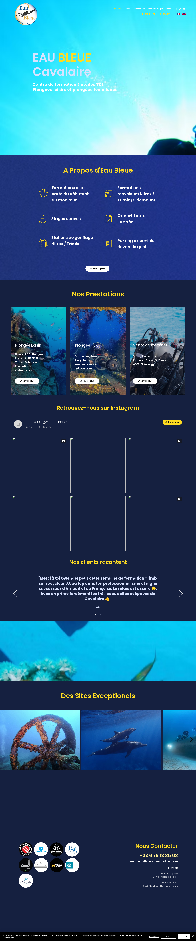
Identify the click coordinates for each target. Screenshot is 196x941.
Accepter (183, 936)
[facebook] (176, 8)
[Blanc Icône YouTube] (184, 8)
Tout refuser (168, 936)
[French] (177, 14)
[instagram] (180, 8)
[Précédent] (15, 613)
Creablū (174, 902)
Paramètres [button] (154, 936)
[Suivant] (181, 613)
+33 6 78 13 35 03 (156, 14)
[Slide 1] (95, 634)
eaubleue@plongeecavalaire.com (154, 881)
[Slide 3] (100, 634)
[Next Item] (191, 759)
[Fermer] (192, 936)
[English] (183, 14)
